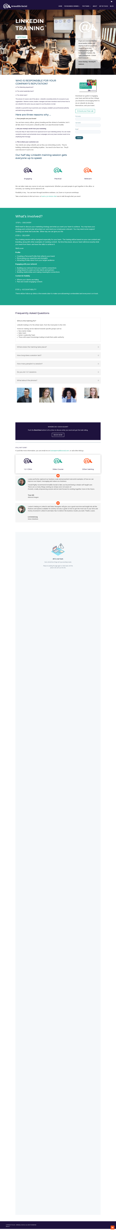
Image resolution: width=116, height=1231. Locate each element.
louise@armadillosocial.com (59, 450)
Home (60, 6)
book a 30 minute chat (49, 196)
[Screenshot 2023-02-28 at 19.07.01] (46, 402)
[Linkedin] (111, 2)
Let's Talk (21, 37)
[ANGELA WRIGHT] (91, 398)
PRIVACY (8, 1226)
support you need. (70, 231)
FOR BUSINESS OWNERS (71, 6)
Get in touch (103, 6)
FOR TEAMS (85, 6)
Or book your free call (85, 111)
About (95, 6)
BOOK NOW (58, 435)
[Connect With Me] (112, 1227)
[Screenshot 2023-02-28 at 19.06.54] (24, 402)
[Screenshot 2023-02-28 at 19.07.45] (69, 402)
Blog (111, 6)
